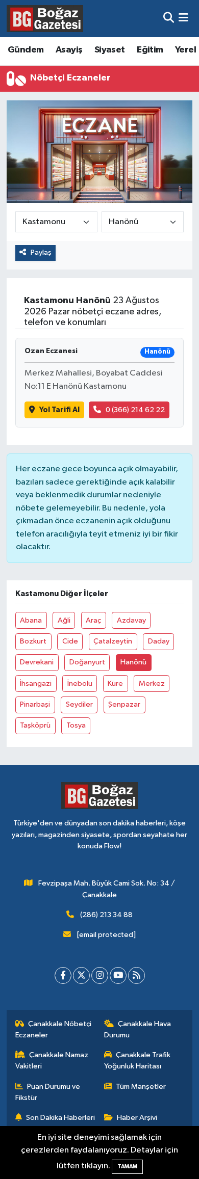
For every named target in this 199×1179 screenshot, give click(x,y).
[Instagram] (99, 975)
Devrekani (37, 662)
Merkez (152, 683)
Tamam (127, 1166)
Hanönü (133, 662)
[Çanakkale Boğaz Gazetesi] (45, 18)
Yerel (185, 50)
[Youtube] (118, 975)
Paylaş (41, 252)
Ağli (64, 620)
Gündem (25, 50)
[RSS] (136, 975)
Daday (158, 641)
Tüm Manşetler (141, 1086)
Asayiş (69, 50)
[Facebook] (63, 975)
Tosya (76, 725)
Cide (70, 641)
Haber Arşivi (137, 1117)
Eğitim (150, 50)
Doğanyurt (87, 662)
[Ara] (168, 18)
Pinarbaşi (35, 704)
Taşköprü (35, 725)
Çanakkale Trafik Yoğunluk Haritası (137, 1060)
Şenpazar (124, 704)
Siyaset (109, 50)
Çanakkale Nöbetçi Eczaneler (53, 1029)
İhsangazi (36, 683)
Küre (115, 683)
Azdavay (131, 620)
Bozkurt (33, 641)
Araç (93, 620)
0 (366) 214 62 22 (135, 410)
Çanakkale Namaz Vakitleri (52, 1060)
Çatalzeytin (112, 641)
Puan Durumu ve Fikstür (48, 1092)
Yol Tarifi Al (59, 410)
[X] (81, 975)
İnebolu (79, 683)
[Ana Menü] (183, 18)
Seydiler (79, 704)
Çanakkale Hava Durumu (137, 1029)
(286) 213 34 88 (106, 915)
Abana (31, 620)
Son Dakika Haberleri (60, 1117)
